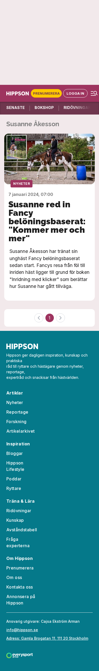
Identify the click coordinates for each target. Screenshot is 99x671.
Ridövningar (18, 510)
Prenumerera (46, 93)
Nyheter (21, 184)
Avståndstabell (21, 529)
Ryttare (13, 488)
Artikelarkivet (20, 431)
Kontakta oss (19, 587)
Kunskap (15, 520)
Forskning (16, 421)
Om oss (14, 577)
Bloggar (14, 453)
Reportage (17, 412)
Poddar (13, 478)
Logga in (75, 93)
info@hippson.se (22, 630)
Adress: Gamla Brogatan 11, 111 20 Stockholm (47, 638)
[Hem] (18, 93)
